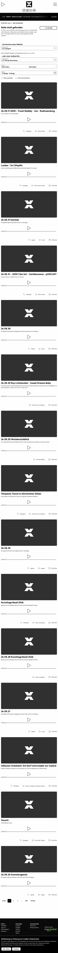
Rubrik (3, 65)
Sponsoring (33, 925)
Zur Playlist (54, 16)
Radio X (9, 23)
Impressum (4, 931)
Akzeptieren (16, 949)
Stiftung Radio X (5, 929)
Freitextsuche (5, 47)
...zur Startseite (48, 28)
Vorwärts (33, 901)
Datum (3, 72)
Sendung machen (34, 927)
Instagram (18, 925)
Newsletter (4, 925)
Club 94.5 (3, 927)
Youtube (18, 929)
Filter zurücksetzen (8, 78)
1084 (26, 901)
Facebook (18, 927)
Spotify (17, 933)
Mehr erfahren (6, 949)
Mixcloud (18, 931)
